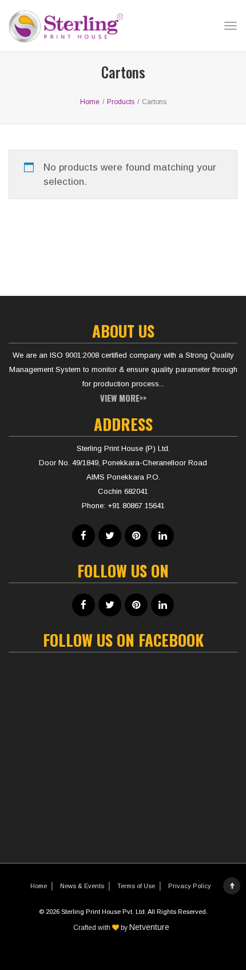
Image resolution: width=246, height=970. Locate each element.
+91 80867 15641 (136, 505)
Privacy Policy (189, 885)
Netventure (149, 927)
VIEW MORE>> (123, 397)
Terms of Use (136, 885)
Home (38, 885)
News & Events (82, 885)
